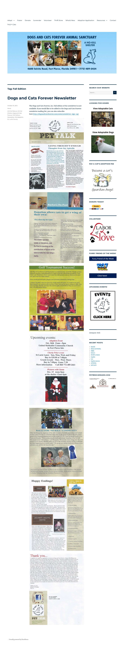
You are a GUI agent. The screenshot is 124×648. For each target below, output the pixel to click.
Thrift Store (58, 20)
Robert (93, 353)
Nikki (92, 351)
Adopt (9, 20)
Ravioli (93, 347)
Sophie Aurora (95, 361)
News (9, 108)
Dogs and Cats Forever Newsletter (41, 98)
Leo (92, 359)
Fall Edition (16, 115)
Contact (113, 20)
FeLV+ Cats (11, 24)
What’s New (70, 20)
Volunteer (48, 20)
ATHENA (93, 363)
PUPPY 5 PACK (95, 355)
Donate (28, 20)
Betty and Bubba (96, 349)
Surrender (37, 20)
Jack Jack (93, 365)
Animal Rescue (12, 111)
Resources (101, 20)
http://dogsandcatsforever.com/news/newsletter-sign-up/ (56, 114)
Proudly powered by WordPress (18, 639)
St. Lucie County (12, 119)
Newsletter (10, 117)
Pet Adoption (19, 117)
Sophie (93, 357)
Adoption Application (86, 20)
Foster (19, 20)
